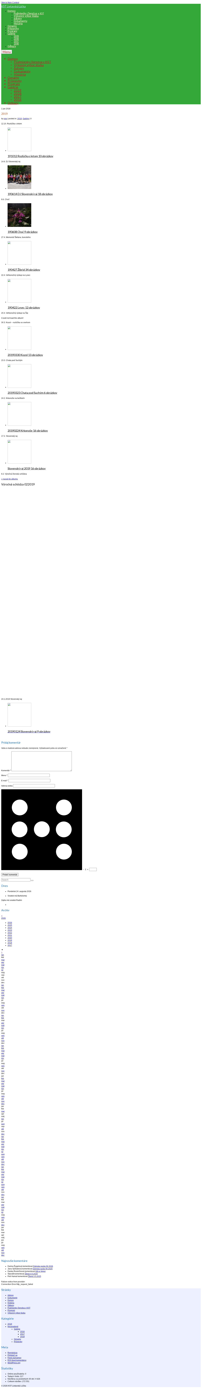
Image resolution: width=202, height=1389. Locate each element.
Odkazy (11, 1305)
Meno (4, 775)
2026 (3, 918)
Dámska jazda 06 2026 (43, 1266)
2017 (10, 945)
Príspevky (18, 1342)
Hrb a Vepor (40, 1271)
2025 (10, 925)
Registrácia (12, 1353)
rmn (5, 119)
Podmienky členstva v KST (19, 1308)
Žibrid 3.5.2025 (31, 1274)
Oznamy (17, 1339)
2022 (10, 933)
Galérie (26, 119)
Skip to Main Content (10, 2)
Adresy (11, 1295)
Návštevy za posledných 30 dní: (21, 1379)
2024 (10, 928)
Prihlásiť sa (12, 1355)
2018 (10, 943)
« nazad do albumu (9, 479)
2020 (10, 938)
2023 (10, 930)
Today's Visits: (14, 1376)
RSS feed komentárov (17, 1360)
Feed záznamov (14, 1358)
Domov (11, 1300)
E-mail (4, 781)
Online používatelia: (16, 1374)
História (11, 1303)
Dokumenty (12, 1298)
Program (11, 1310)
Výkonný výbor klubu (16, 1313)
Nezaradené (13, 1326)
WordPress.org (14, 1363)
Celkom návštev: (15, 1381)
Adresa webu (7, 786)
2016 (22, 1331)
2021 (10, 935)
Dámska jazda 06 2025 (43, 1269)
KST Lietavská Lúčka (13, 6)
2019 (19, 119)
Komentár (6, 770)
